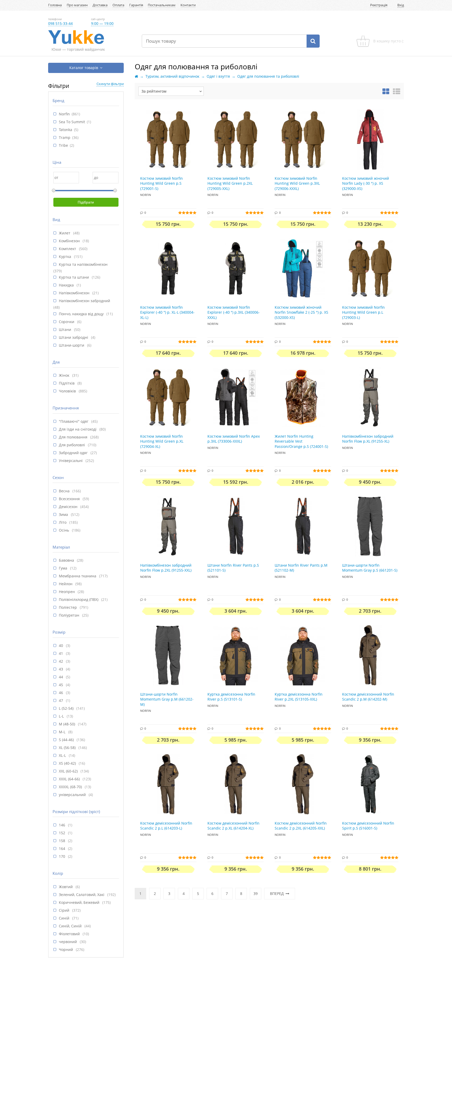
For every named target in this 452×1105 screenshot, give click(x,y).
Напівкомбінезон (75, 292)
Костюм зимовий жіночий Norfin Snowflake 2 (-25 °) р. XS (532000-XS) (301, 312)
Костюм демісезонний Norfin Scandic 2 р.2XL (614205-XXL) (301, 826)
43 (61, 669)
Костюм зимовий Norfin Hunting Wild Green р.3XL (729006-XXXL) (297, 183)
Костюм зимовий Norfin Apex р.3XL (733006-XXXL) (233, 439)
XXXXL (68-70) (71, 786)
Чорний (66, 949)
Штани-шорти (72, 345)
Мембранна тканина (78, 575)
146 (62, 824)
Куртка (65, 256)
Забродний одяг (74, 452)
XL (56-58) (68, 747)
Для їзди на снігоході (78, 429)
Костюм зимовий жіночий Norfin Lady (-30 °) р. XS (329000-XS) (365, 183)
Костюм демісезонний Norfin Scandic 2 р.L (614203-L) (166, 826)
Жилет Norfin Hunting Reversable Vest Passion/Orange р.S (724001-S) (301, 441)
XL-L (63, 755)
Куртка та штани (74, 277)
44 (61, 676)
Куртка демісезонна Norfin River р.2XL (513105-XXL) (299, 697)
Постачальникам (162, 5)
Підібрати (86, 202)
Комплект (68, 248)
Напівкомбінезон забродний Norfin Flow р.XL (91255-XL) (367, 439)
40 (61, 645)
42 (61, 661)
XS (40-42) (68, 763)
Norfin (64, 113)
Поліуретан (69, 615)
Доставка (100, 5)
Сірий (64, 910)
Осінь (64, 530)
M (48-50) (67, 723)
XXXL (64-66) (70, 778)
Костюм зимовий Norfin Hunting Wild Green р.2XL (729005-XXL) (230, 183)
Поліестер (68, 607)
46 (61, 692)
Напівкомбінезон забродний (84, 300)
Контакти (188, 5)
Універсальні (71, 460)
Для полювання (73, 437)
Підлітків (67, 383)
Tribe (63, 145)
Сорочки (67, 321)
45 (61, 684)
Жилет (65, 232)
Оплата (118, 5)
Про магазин (77, 5)
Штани (65, 329)
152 (62, 832)
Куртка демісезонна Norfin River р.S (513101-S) (231, 697)
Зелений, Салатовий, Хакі (82, 894)
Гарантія (136, 5)
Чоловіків (68, 390)
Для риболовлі (72, 444)
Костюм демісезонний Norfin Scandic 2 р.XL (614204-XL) (233, 826)
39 (255, 893)
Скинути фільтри (110, 84)
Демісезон (68, 506)
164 (62, 848)
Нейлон (66, 583)
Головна (55, 5)
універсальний (73, 794)
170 (62, 856)
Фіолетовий (70, 933)
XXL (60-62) (69, 771)
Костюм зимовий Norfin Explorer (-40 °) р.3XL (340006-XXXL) (233, 312)
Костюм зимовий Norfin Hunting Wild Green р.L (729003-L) (363, 312)
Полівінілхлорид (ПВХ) (79, 599)
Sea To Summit (72, 121)
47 (61, 700)
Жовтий (66, 886)
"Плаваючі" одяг (74, 421)
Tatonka (65, 129)
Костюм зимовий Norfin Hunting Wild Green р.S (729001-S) (161, 183)
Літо (63, 522)
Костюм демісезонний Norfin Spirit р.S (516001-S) (368, 826)
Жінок (64, 375)
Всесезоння (70, 498)
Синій (64, 918)
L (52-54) (67, 708)
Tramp (64, 137)
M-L (62, 731)
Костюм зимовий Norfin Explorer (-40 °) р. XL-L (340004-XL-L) (167, 312)
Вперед (277, 893)
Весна (65, 490)
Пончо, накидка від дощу (82, 313)
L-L (62, 716)
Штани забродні (74, 337)
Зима (64, 514)
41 (61, 653)
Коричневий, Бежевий (79, 902)
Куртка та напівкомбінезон (83, 264)
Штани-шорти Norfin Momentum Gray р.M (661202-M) (167, 699)
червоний (68, 941)
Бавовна (67, 560)
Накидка (67, 285)
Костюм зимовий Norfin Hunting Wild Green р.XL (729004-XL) (161, 441)
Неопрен (67, 591)
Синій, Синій (71, 925)
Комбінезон (70, 240)
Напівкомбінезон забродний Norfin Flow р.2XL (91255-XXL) (165, 568)
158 (62, 840)
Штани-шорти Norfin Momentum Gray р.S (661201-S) (369, 568)
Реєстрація (378, 5)
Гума (63, 568)
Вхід (400, 5)
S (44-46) (67, 739)
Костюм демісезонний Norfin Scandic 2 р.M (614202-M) (368, 697)
